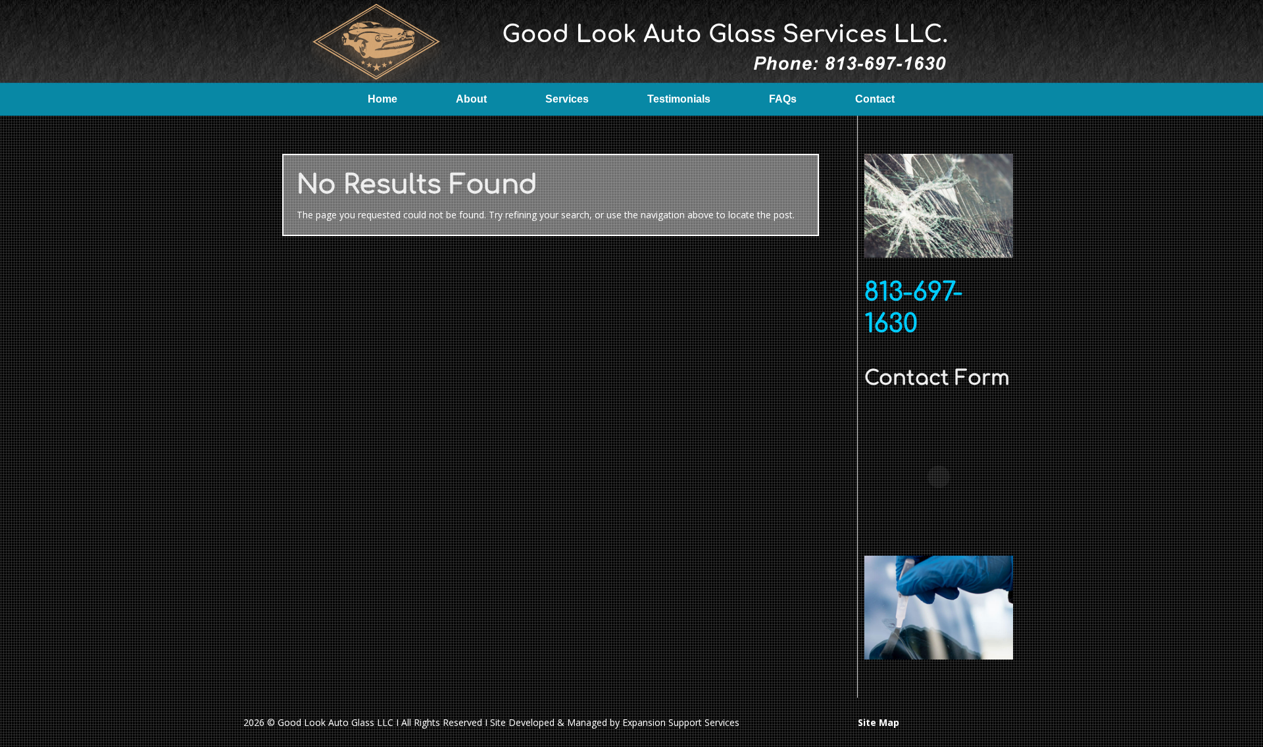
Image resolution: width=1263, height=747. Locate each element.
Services (567, 99)
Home (382, 99)
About (471, 99)
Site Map (878, 722)
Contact (875, 99)
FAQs (783, 99)
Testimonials (678, 99)
